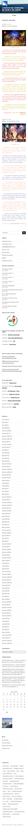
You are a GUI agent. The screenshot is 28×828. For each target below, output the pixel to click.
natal (4, 798)
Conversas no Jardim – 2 (8, 277)
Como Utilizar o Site (7, 244)
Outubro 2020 (5, 580)
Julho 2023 (4, 516)
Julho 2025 (4, 450)
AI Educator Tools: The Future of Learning (12, 366)
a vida (4, 771)
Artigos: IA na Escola (14, 394)
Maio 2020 (4, 593)
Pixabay (18, 144)
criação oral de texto (19, 778)
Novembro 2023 (6, 505)
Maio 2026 (4, 422)
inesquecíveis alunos (17, 791)
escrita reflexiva (14, 786)
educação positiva (7, 783)
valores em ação (7, 816)
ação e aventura (11, 771)
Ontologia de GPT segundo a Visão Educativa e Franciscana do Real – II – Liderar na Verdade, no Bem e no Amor (13, 671)
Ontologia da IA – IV (13, 686)
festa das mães (18, 788)
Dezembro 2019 (6, 607)
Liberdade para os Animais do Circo (10, 302)
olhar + (7, 801)
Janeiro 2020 (5, 604)
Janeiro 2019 (5, 637)
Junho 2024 (5, 486)
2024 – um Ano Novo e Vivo (10, 121)
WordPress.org (5, 748)
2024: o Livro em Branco (9, 26)
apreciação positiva (7, 768)
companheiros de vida (8, 776)
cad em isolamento (7, 773)
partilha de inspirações (16, 801)
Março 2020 (5, 599)
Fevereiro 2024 (5, 497)
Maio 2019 (4, 626)
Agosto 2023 (5, 513)
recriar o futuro (6, 806)
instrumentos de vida (8, 793)
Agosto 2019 (5, 618)
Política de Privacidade (7, 255)
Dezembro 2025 (6, 436)
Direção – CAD (5, 249)
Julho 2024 (4, 483)
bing (18, 771)
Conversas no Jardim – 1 (7, 281)
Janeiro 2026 (5, 433)
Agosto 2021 (5, 560)
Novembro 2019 (6, 610)
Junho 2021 (4, 566)
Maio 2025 (4, 455)
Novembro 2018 (6, 643)
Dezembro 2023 (6, 502)
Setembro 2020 (6, 582)
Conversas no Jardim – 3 (8, 273)
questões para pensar (13, 804)
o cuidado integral (18, 798)
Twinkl (14, 407)
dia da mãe (5, 781)
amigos (21, 766)
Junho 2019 (5, 624)
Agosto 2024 (5, 480)
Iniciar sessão (5, 740)
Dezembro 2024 (6, 469)
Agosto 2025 (5, 447)
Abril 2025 (4, 458)
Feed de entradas (6, 742)
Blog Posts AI (13, 383)
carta (15, 773)
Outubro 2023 (5, 508)
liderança (17, 793)
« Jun (7, 712)
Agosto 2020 (5, 585)
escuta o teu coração (8, 788)
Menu (14, 15)
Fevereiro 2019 (5, 635)
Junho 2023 (5, 519)
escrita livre (5, 786)
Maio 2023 (4, 521)
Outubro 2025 (5, 441)
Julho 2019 (4, 621)
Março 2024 (5, 494)
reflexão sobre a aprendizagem (10, 809)
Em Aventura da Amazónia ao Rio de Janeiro (12, 289)
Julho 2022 (4, 538)
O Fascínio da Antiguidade (8, 285)
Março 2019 (5, 632)
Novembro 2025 (6, 439)
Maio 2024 (4, 488)
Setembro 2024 (6, 477)
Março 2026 (5, 428)
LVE (14, 341)
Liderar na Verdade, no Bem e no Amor (13, 9)
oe (3, 801)
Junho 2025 (5, 452)
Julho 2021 (4, 563)
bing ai (22, 771)
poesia (4, 804)
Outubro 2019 (5, 613)
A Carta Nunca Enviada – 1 (19, 666)
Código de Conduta (6, 241)
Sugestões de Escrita (7, 260)
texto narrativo (15, 814)
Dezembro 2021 (6, 549)
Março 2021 (5, 568)
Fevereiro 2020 (5, 602)
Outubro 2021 (5, 555)
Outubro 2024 (5, 475)
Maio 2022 (4, 541)
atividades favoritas (18, 768)
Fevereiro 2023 (5, 530)
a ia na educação (14, 766)
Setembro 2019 (6, 615)
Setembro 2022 (6, 533)
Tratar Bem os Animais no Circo (9, 298)
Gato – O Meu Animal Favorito (9, 294)
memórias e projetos (17, 796)
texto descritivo (6, 814)
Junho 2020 (5, 591)
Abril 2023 (4, 524)
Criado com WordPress (18, 824)
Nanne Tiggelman (14, 144)
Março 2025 (5, 461)
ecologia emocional (14, 781)
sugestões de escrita (8, 811)
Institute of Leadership (13, 334)
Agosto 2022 (5, 535)
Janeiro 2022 (5, 546)
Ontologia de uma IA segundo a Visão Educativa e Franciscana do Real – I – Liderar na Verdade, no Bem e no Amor (13, 679)
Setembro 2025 (6, 444)
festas (4, 791)
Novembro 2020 (6, 577)
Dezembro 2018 (6, 640)
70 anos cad (5, 766)
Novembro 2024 (6, 472)
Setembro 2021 (6, 557)
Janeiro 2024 (5, 499)
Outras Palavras (6, 252)
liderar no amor (6, 796)
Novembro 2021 (6, 552)
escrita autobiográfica (18, 783)
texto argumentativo (20, 811)
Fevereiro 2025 (5, 463)
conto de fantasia (19, 776)
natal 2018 (9, 798)
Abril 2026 (4, 425)
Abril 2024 (4, 491)
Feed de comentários (7, 745)
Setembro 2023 (6, 510)
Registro (4, 258)
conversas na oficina (8, 778)
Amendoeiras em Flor (7, 269)
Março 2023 (5, 527)
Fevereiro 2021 (5, 571)
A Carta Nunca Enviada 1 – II (17, 662)
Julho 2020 (4, 588)
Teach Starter (12, 344)
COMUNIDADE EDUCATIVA (8, 246)
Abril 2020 (4, 596)
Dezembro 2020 (6, 574)
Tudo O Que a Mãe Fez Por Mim (9, 306)
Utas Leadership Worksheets (15, 338)
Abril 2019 (4, 629)
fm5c (9, 791)
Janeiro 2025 (5, 466)
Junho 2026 (5, 419)
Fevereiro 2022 (5, 544)
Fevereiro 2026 (5, 430)
